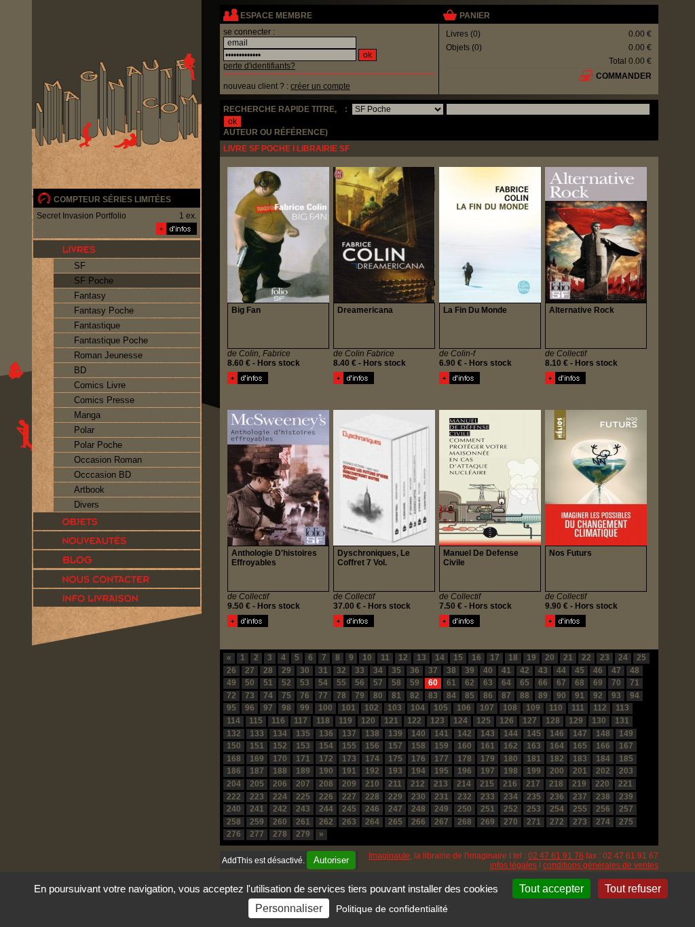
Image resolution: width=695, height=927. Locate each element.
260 (280, 822)
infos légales (513, 865)
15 (458, 657)
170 (280, 758)
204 (234, 784)
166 (603, 746)
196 (464, 771)
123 (437, 720)
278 (280, 834)
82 (414, 695)
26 (231, 670)
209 (349, 784)
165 (580, 746)
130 (599, 720)
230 (418, 796)
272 (557, 822)
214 (464, 784)
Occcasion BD (102, 475)
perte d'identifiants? (259, 66)
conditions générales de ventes (600, 865)
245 (349, 809)
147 (580, 733)
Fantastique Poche (111, 340)
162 (511, 746)
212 (418, 784)
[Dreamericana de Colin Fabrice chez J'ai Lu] (384, 300)
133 (257, 733)
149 (626, 733)
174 (372, 758)
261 (303, 822)
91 (579, 695)
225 (303, 796)
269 (488, 822)
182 (557, 758)
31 (323, 670)
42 (524, 670)
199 (534, 771)
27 (250, 670)
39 (469, 670)
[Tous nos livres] (116, 249)
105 (441, 708)
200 (557, 771)
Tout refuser (633, 888)
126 (507, 720)
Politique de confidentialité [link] (392, 908)
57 (378, 682)
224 (280, 796)
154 (326, 746)
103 (395, 708)
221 (625, 784)
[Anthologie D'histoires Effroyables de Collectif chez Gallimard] (278, 543)
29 (286, 670)
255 (580, 809)
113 (622, 708)
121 (391, 720)
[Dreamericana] (353, 381)
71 (634, 682)
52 (286, 682)
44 (561, 670)
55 (341, 682)
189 (303, 771)
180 (511, 758)
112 (600, 708)
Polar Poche (98, 445)
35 (396, 670)
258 (234, 822)
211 (395, 784)
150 (234, 746)
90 (561, 695)
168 (234, 758)
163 (534, 746)
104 (418, 708)
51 (268, 682)
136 (326, 733)
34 (378, 670)
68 (579, 682)
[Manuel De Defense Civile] (459, 624)
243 (303, 809)
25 (641, 657)
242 (280, 809)
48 (634, 670)
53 (304, 682)
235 (534, 796)
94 (634, 695)
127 (530, 720)
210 (372, 784)
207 (303, 784)
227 (349, 796)
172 (326, 758)
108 (510, 708)
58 (396, 682)
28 (268, 670)
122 (414, 720)
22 (586, 657)
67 (561, 682)
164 (557, 746)
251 (488, 809)
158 (418, 746)
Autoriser (331, 860)
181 (534, 758)
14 (440, 657)
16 (476, 657)
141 (441, 733)
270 (511, 822)
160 (464, 746)
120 (368, 720)
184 (603, 758)
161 (488, 746)
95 (231, 708)
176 (418, 758)
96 (250, 708)
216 (510, 784)
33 (359, 670)
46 (598, 670)
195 (441, 771)
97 (268, 708)
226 (326, 796)
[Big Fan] (247, 381)
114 (233, 720)
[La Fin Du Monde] (459, 381)
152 (280, 746)
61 (451, 682)
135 (303, 733)
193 (395, 771)
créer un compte (320, 86)
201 (580, 771)
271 (534, 822)
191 (349, 771)
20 (550, 657)
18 (513, 657)
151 (257, 746)
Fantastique (97, 325)
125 (483, 720)
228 (372, 796)
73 (250, 695)
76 (304, 695)
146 (557, 733)
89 (543, 695)
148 (603, 733)
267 (441, 822)
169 (257, 758)
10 (367, 657)
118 (323, 720)
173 (349, 758)
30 (304, 670)
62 (469, 682)
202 (603, 771)
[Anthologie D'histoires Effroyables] (247, 624)
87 (506, 695)
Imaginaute (389, 855)
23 (604, 657)
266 (418, 822)
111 (577, 708)
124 (460, 720)
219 (579, 784)
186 (234, 771)
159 (441, 746)
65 (524, 682)
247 (395, 809)
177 (441, 758)
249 (441, 809)
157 (395, 746)
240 (234, 809)
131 (622, 720)
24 (623, 657)
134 (280, 733)
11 (385, 657)
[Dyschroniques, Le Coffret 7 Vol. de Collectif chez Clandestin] (384, 543)
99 (304, 708)
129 (576, 720)
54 (323, 682)
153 (303, 746)
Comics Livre (100, 385)
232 (464, 796)
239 (626, 796)
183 (580, 758)
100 (325, 708)
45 (579, 670)
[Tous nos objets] (116, 521)
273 (580, 822)
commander (624, 76)
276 (234, 834)
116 (278, 720)
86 (488, 695)
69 (598, 682)
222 (234, 796)
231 (441, 796)
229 (395, 796)
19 (531, 657)
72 (231, 695)
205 (257, 784)
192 (372, 771)
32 (341, 670)
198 (511, 771)
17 (495, 657)
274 (603, 822)
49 (231, 682)
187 (257, 771)
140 (418, 733)
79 (359, 695)
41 (506, 670)
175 (395, 758)
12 (403, 657)
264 (372, 822)
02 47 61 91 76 (556, 855)
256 (603, 809)
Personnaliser (288, 908)
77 (323, 695)
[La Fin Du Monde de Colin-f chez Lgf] (490, 300)
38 (451, 670)
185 (626, 758)
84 (451, 695)
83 (433, 695)
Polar (84, 430)
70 (616, 682)
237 (580, 796)
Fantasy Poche (104, 310)
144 (511, 733)
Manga (87, 415)
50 (250, 682)
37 (433, 670)
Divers (86, 504)
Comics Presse (104, 400)
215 (487, 784)
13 (421, 657)
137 (349, 733)
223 (257, 796)
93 (616, 695)
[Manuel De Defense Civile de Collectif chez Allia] (490, 543)
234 (511, 796)
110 (556, 708)
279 (303, 834)
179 (488, 758)
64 (506, 682)
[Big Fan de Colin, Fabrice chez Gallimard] (278, 300)
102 (371, 708)
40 (488, 670)
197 (488, 771)
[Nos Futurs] (565, 624)
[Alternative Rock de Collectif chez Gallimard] (596, 300)
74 (268, 695)
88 (524, 695)
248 (418, 809)
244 (326, 809)
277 (257, 834)
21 (568, 657)
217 (533, 784)
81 (396, 695)
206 (280, 784)
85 (469, 695)
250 (464, 809)
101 (348, 708)
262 (326, 822)
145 (534, 733)
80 (378, 695)
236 (557, 796)
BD (80, 370)
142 (464, 733)
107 (487, 708)
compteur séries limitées (112, 199)
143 (488, 733)
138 (372, 733)
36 (414, 670)
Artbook (89, 490)
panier (474, 15)
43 (543, 670)
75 (286, 695)
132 (234, 733)
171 (303, 758)
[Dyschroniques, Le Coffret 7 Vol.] (353, 624)
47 (616, 670)
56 (359, 682)
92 (598, 695)
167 (626, 746)
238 (603, 796)
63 (488, 682)
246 (372, 809)
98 (286, 708)
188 (280, 771)
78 (341, 695)
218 (556, 784)
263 (349, 822)
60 (433, 682)
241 (257, 809)
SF (80, 266)
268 (464, 822)
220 (602, 784)
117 (300, 720)
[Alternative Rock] (565, 381)
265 (395, 822)
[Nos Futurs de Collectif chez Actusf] (596, 543)
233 (488, 796)
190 (326, 771)
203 (626, 771)
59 (414, 682)
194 (418, 771)
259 (257, 822)
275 (626, 822)
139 (395, 733)
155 (349, 746)
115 (256, 720)
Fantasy (90, 295)
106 (464, 708)
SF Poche (93, 281)
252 (511, 809)
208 (326, 784)
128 (553, 720)
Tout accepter (551, 888)
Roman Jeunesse (108, 355)
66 (543, 682)
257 (626, 809)
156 (372, 746)
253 (534, 809)
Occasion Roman (108, 460)
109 (533, 708)
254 (557, 809)
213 (441, 784)
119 (345, 720)
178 (464, 758)
